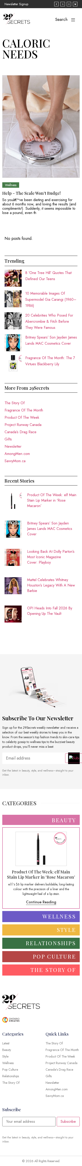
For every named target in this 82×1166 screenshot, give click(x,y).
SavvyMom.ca (15, 461)
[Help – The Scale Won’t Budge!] (41, 126)
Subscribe (68, 1121)
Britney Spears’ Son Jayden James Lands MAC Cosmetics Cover (49, 529)
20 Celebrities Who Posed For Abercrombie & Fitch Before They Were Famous (49, 321)
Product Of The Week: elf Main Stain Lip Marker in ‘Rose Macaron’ (51, 500)
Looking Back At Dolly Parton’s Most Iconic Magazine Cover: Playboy (50, 557)
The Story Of (15, 403)
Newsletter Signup (16, 4)
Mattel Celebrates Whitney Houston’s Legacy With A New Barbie (51, 585)
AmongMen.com (17, 453)
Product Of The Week (22, 417)
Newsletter (13, 446)
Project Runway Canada (23, 424)
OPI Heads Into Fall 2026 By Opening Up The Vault (49, 611)
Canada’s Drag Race (20, 432)
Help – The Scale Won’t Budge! (31, 193)
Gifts (8, 439)
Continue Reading (41, 902)
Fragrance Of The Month (24, 410)
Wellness (10, 185)
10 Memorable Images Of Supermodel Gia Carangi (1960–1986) (50, 299)
